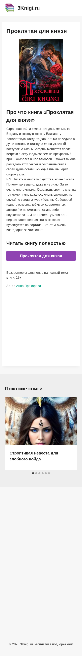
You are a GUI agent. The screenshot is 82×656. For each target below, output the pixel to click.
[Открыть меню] (73, 8)
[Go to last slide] (12, 433)
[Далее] (70, 433)
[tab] (33, 473)
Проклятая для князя (41, 256)
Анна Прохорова (28, 286)
